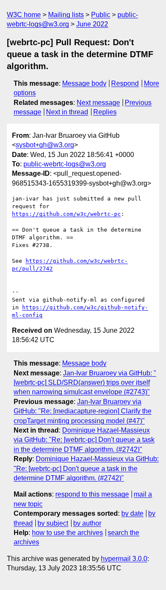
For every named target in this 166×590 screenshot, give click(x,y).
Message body (84, 83)
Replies (105, 112)
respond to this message (92, 494)
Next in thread (67, 112)
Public (100, 14)
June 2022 (92, 24)
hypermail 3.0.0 (124, 558)
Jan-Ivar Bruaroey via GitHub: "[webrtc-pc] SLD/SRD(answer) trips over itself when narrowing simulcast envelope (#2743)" (85, 382)
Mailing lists (66, 14)
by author (87, 523)
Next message (98, 102)
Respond (125, 83)
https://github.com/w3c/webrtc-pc (66, 214)
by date (132, 513)
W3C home (24, 14)
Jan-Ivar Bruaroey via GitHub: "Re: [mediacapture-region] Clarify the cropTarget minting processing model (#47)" (83, 411)
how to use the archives (67, 532)
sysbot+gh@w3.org (45, 144)
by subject (52, 523)
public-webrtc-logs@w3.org (64, 164)
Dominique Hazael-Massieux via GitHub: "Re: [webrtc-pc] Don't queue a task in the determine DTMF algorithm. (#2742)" (84, 440)
